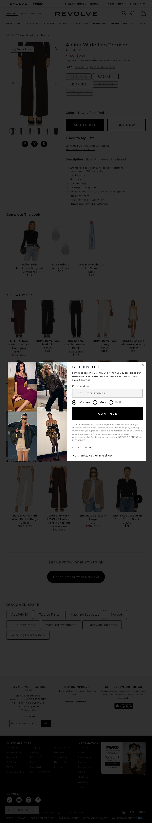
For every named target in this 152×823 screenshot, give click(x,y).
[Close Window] (143, 365)
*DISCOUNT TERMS (82, 447)
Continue (107, 413)
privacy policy (79, 437)
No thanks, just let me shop (92, 455)
